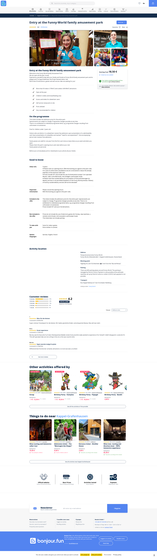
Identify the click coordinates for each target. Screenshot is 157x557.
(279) (36, 442)
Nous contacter (106, 87)
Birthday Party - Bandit (113, 395)
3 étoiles (32, 303)
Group (31, 395)
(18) (86, 392)
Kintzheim (68, 442)
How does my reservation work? (37, 522)
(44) (61, 392)
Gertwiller (45, 442)
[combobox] (72, 3)
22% (50, 301)
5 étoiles (32, 299)
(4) (60, 442)
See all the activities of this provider (77, 406)
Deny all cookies (96, 555)
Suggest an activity (61, 522)
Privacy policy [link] (117, 555)
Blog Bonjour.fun (80, 524)
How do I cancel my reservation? (37, 524)
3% (50, 307)
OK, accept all (85, 555)
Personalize (107, 555)
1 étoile (32, 307)
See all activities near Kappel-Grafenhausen (77, 461)
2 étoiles (32, 305)
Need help (106, 543)
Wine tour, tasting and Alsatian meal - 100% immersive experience (112, 446)
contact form (109, 527)
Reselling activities (61, 524)
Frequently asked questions (36, 526)
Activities (32, 15)
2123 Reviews (44, 27)
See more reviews (43, 357)
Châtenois (93, 442)
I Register (117, 508)
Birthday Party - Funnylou (64, 395)
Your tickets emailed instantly (110, 80)
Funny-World (92, 286)
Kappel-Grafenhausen (43, 15)
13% (50, 303)
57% (50, 299)
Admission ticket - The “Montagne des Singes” (63, 445)
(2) (85, 442)
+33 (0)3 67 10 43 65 (100, 522)
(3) (36, 392)
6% (50, 305)
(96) (110, 442)
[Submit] (52, 3)
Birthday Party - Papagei (88, 395)
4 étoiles (32, 301)
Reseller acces (121, 538)
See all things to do (73, 543)
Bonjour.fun (79, 522)
